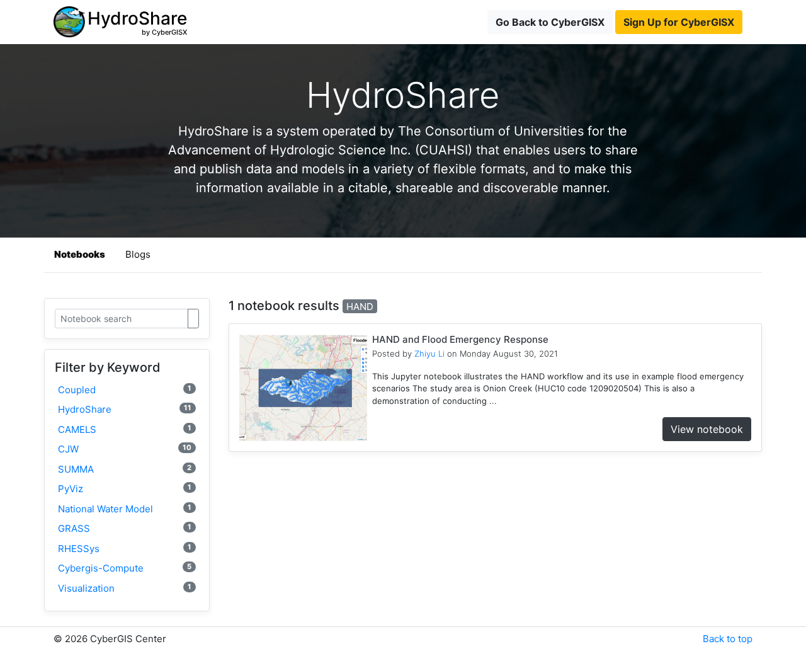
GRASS (124, 528)
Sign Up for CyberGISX (678, 22)
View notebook (707, 429)
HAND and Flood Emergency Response (460, 339)
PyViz (124, 489)
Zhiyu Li (429, 353)
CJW (124, 449)
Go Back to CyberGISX (550, 22)
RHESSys (124, 549)
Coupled (124, 390)
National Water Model (124, 509)
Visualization (124, 588)
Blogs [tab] (137, 254)
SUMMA (124, 469)
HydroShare (124, 409)
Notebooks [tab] (79, 254)
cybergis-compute (124, 568)
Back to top (727, 639)
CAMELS (124, 429)
